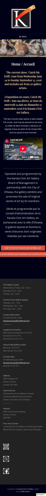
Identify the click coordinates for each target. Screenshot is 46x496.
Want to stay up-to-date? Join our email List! (23, 248)
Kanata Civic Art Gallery (26, 489)
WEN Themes (25, 491)
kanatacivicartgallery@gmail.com (16, 321)
